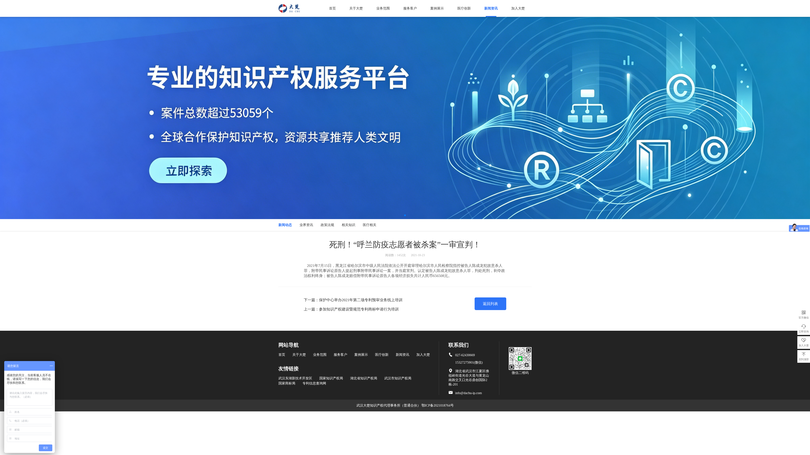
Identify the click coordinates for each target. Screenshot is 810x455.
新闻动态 (285, 225)
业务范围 (383, 8)
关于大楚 (356, 8)
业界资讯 (306, 225)
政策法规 (327, 225)
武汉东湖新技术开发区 (295, 378)
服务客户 (410, 8)
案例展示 (437, 8)
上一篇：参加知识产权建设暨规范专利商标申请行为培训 (351, 309)
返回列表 (490, 304)
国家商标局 (286, 383)
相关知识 (348, 225)
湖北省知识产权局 (363, 378)
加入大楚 (518, 8)
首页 (332, 8)
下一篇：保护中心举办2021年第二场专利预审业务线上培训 (353, 300)
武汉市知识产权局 (397, 378)
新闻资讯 (491, 8)
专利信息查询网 (314, 383)
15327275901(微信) (469, 362)
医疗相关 (369, 225)
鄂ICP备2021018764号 (437, 405)
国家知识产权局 (331, 378)
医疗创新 (464, 8)
